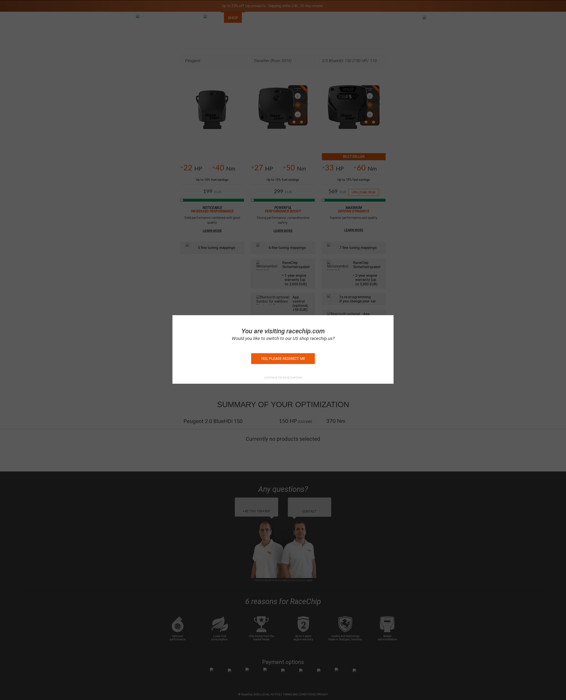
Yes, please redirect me (283, 359)
